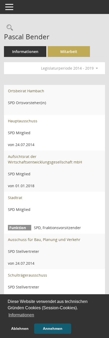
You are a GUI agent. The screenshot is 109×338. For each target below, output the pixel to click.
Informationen (25, 51)
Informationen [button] (21, 315)
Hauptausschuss (22, 120)
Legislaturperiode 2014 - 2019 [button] (68, 68)
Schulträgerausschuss (27, 275)
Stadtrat (15, 197)
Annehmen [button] (52, 328)
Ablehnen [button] (20, 328)
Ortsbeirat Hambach (26, 90)
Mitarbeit (68, 51)
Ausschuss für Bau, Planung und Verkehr (44, 239)
